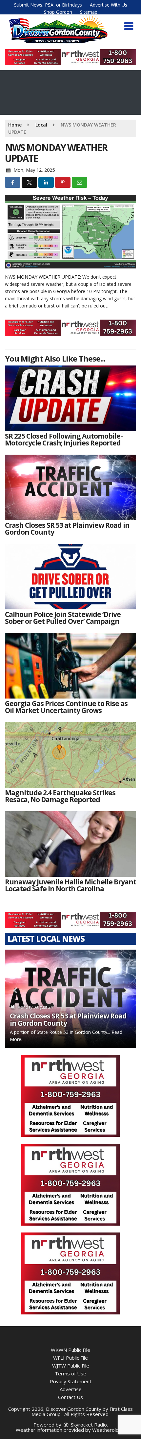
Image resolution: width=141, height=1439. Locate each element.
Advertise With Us (108, 5)
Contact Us (70, 1397)
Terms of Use (70, 1373)
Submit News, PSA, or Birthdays (48, 5)
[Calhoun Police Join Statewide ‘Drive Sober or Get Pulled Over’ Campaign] (70, 576)
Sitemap (88, 12)
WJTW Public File (70, 1365)
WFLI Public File (70, 1357)
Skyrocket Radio (88, 1424)
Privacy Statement (70, 1381)
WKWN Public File (70, 1350)
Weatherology (108, 1430)
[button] (128, 26)
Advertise (71, 1389)
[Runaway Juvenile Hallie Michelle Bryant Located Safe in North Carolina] (70, 844)
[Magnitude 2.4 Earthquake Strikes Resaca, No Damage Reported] (70, 755)
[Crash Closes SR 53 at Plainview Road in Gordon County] (70, 487)
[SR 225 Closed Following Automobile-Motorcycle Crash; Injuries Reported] (70, 398)
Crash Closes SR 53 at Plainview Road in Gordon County (68, 1019)
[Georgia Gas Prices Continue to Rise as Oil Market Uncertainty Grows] (70, 666)
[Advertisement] (70, 57)
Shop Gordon (58, 12)
